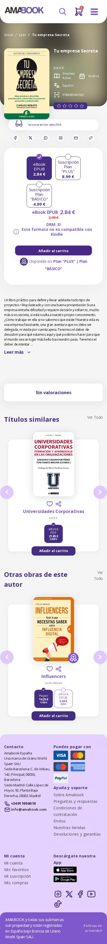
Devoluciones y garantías (77, 834)
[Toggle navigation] (94, 11)
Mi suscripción (17, 876)
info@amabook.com (29, 809)
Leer (22, 35)
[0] (79, 14)
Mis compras (16, 882)
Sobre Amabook (69, 794)
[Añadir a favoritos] (49, 503)
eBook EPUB (55, 124)
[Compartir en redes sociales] (58, 504)
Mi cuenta (13, 863)
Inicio (8, 35)
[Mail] (75, 138)
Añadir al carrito (53, 250)
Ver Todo (95, 417)
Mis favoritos (16, 869)
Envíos (60, 821)
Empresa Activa (69, 76)
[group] (53, 250)
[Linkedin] (60, 138)
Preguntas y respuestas (76, 801)
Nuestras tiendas (69, 827)
